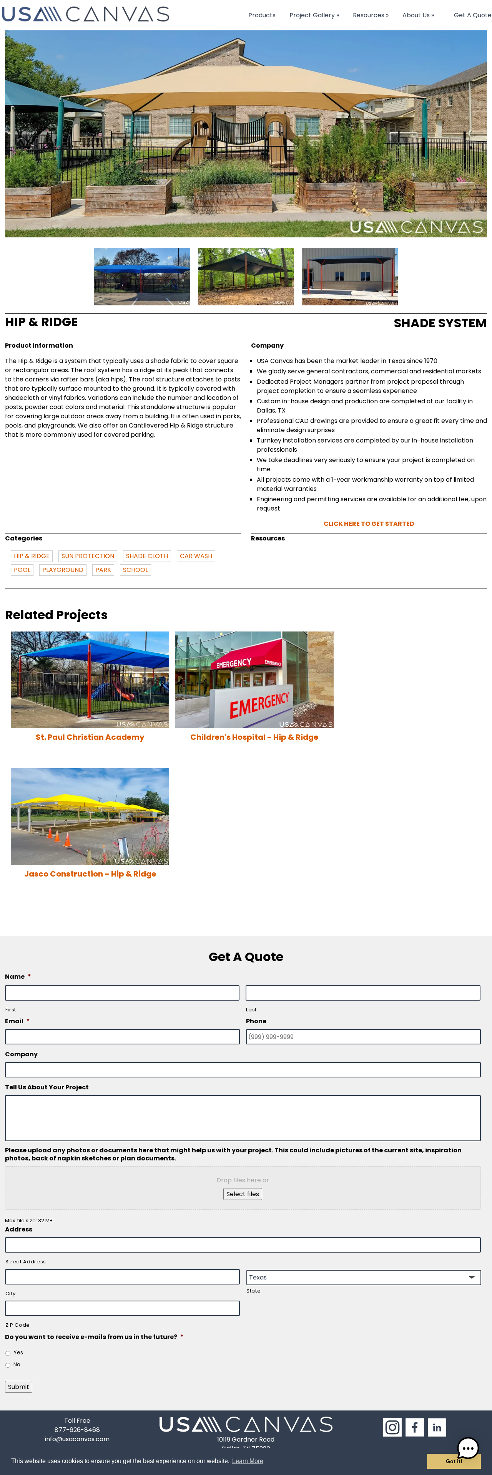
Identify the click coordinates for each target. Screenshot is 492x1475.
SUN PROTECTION (88, 556)
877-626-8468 (77, 1429)
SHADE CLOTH (147, 556)
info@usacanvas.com (77, 1439)
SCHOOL (135, 569)
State (253, 1290)
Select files (242, 1194)
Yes (18, 1352)
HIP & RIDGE (32, 556)
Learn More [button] (247, 1461)
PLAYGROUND (62, 569)
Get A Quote (473, 15)
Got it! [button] (454, 1461)
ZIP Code (17, 1325)
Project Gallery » (314, 15)
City (10, 1293)
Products (262, 15)
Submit (18, 1386)
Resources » (371, 15)
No (16, 1364)
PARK (103, 569)
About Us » (418, 15)
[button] (468, 1449)
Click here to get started (369, 523)
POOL (22, 569)
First (10, 1009)
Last (251, 1009)
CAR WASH (196, 556)
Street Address (25, 1261)
